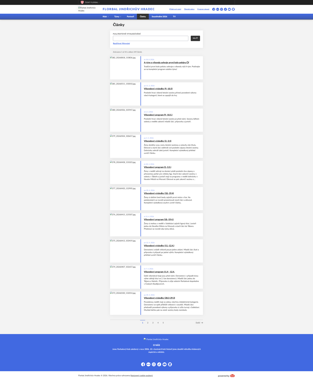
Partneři (130, 17)
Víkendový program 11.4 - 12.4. (159, 272)
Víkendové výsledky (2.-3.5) (157, 141)
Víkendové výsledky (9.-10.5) (158, 89)
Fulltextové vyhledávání (127, 34)
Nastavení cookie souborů (141, 376)
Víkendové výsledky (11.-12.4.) (159, 246)
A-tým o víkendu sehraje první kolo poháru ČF (166, 63)
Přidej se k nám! (175, 9)
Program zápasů (203, 9)
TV (174, 17)
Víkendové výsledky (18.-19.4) (159, 193)
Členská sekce (189, 9)
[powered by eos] (226, 375)
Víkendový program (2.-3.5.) (157, 167)
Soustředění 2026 (159, 17)
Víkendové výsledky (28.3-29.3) (159, 298)
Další (198, 323)
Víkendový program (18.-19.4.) (159, 220)
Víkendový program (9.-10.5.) (158, 115)
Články (143, 17)
